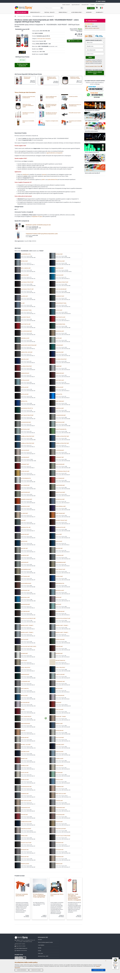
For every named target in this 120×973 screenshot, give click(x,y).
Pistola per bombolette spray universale (22, 895)
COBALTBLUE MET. (59, 352)
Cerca (90, 57)
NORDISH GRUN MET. (60, 639)
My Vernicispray (100, 4)
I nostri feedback (41, 945)
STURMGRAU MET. (25, 793)
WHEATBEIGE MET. (59, 856)
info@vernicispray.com (23, 948)
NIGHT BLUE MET (24, 639)
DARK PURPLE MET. (59, 380)
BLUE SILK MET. (58, 310)
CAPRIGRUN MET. (59, 345)
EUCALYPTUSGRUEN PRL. (61, 429)
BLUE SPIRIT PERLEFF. (26, 317)
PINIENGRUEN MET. (25, 674)
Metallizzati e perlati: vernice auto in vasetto (75, 78)
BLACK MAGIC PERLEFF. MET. (27, 289)
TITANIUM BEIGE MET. (25, 807)
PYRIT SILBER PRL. (25, 688)
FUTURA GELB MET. (25, 471)
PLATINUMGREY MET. (25, 681)
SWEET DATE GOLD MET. (60, 793)
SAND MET (23, 730)
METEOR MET (58, 597)
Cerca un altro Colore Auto (23, 65)
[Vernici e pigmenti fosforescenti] (94, 147)
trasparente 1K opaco (37, 216)
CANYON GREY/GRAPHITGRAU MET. (29, 345)
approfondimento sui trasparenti (55, 153)
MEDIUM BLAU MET (59, 590)
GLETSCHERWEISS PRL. (26, 478)
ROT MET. (23, 709)
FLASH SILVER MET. (25, 450)
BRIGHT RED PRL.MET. (60, 317)
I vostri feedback (92, 20)
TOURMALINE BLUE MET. (26, 821)
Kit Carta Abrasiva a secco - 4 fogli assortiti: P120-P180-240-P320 (39, 896)
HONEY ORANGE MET (60, 513)
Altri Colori (22, 60)
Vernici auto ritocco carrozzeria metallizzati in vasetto (27, 105)
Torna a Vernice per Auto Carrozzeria (25, 92)
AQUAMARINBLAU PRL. (26, 254)
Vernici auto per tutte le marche (92, 162)
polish (43, 179)
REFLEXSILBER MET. (59, 695)
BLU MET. (23, 303)
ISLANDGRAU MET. (25, 555)
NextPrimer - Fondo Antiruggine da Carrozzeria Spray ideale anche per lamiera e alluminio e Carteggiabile (74, 897)
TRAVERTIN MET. (59, 821)
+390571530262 (101, 1)
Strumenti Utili (85, 4)
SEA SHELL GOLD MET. (26, 744)
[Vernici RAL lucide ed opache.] (94, 126)
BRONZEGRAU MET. (59, 331)
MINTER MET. (58, 604)
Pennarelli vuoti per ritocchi (74, 112)
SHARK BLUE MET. (59, 751)
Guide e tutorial (65, 4)
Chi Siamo (40, 939)
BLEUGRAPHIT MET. (59, 296)
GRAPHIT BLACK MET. (60, 492)
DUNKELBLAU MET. (59, 408)
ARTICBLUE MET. (59, 254)
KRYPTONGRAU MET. (25, 576)
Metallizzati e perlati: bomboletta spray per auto (51, 78)
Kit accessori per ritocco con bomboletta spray (75, 105)
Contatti (92, 4)
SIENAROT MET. (24, 758)
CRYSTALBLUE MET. (25, 380)
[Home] (15, 16)
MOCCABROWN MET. (25, 611)
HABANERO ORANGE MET (26, 499)
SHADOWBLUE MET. (59, 744)
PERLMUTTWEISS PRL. (60, 660)
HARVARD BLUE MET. (60, 499)
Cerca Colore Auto (21, 12)
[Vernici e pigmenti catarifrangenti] (94, 136)
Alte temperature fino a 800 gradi (92, 110)
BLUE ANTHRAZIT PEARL (60, 303)
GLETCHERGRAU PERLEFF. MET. (62, 471)
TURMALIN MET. (24, 835)
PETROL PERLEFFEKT (25, 667)
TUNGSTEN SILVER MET (26, 828)
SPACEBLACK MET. (25, 779)
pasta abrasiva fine (52, 179)
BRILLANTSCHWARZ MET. (26, 331)
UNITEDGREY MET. (59, 842)
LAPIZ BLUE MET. (59, 576)
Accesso (92, 8)
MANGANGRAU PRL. (60, 583)
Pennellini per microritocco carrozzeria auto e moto (51, 113)
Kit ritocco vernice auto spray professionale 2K (28, 97)
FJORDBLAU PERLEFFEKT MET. (27, 436)
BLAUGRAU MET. (24, 296)
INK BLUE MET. (58, 534)
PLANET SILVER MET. (60, 674)
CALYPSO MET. (58, 338)
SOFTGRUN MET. (59, 772)
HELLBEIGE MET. (24, 513)
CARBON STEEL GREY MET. (26, 352)
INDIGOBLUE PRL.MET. (26, 527)
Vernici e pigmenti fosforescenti (92, 152)
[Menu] (118, 958)
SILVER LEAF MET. (59, 765)
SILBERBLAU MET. (59, 758)
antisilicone (25, 174)
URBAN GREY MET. (25, 856)
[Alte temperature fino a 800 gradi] (94, 105)
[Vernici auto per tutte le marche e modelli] (94, 157)
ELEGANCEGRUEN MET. (60, 415)
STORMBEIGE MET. (59, 786)
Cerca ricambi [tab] (101, 36)
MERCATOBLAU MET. (25, 597)
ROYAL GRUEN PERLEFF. (26, 716)
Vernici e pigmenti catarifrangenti (92, 141)
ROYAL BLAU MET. (59, 709)
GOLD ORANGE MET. (59, 478)
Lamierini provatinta (73, 96)
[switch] (115, 968)
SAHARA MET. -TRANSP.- (60, 716)
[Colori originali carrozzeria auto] (94, 115)
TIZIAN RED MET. (24, 814)
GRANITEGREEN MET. (60, 485)
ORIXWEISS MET (24, 653)
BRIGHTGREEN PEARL (60, 324)
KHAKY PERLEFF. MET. (60, 569)
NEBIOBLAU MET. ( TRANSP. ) (27, 625)
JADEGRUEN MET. (25, 562)
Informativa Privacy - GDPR (43, 956)
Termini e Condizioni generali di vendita (45, 942)
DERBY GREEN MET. (59, 401)
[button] (101, 8)
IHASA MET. (23, 520)
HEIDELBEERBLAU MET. (60, 506)
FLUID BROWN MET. (59, 450)
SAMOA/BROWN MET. (25, 723)
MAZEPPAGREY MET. (25, 590)
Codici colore (40, 953)
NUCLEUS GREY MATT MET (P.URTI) (28, 646)
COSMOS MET (58, 366)
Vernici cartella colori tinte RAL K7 (92, 173)
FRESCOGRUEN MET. (60, 464)
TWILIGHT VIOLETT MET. (26, 842)
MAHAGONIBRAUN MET (26, 583)
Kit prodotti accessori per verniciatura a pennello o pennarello (51, 105)
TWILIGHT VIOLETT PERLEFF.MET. (62, 835)
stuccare (44, 174)
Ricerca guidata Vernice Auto (95, 72)
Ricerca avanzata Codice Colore (93, 66)
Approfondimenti (75, 4)
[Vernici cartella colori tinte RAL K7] (94, 168)
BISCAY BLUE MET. (59, 268)
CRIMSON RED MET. (25, 373)
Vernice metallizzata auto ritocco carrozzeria (51, 97)
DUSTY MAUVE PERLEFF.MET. (27, 415)
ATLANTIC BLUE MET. (60, 261)
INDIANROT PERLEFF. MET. (61, 520)
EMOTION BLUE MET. (60, 422)
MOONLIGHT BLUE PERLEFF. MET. (28, 618)
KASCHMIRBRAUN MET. (60, 562)
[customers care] (94, 88)
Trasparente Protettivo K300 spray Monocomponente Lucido (42, 233)
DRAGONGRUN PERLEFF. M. (27, 408)
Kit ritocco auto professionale (27, 78)
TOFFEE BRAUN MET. (60, 814)
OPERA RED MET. (59, 646)
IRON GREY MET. (24, 548)
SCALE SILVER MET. (59, 737)
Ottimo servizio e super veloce (92, 28)
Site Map (39, 947)
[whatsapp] (94, 95)
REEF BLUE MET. (59, 688)
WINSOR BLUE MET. (25, 863)
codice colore (89, 61)
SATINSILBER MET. (59, 730)
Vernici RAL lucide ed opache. (91, 131)
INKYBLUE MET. (24, 541)
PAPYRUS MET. (24, 660)
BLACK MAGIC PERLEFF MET (27, 282)
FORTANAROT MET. (59, 457)
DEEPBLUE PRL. (58, 394)
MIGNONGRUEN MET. (25, 604)
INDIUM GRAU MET (25, 534)
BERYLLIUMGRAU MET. (26, 268)
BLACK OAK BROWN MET (61, 289)
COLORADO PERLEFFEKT (61, 359)
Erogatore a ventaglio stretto (52, 120)
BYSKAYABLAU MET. (25, 338)
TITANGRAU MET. (59, 800)
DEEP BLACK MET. (25, 387)
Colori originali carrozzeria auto (92, 120)
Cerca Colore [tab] (90, 36)
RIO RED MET (58, 702)
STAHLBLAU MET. (59, 779)
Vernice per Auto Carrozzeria (24, 16)
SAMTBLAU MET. (59, 723)
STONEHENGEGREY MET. (26, 786)
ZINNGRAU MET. (59, 863)
